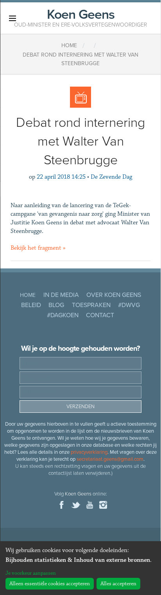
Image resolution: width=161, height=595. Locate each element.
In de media (61, 295)
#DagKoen (63, 315)
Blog (56, 305)
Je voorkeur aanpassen (30, 573)
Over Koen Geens (113, 295)
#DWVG (129, 305)
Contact (100, 315)
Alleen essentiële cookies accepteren (49, 583)
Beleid (31, 305)
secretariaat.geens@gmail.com (110, 459)
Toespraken (91, 305)
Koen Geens (80, 17)
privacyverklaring (89, 452)
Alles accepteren (118, 583)
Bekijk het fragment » (38, 248)
